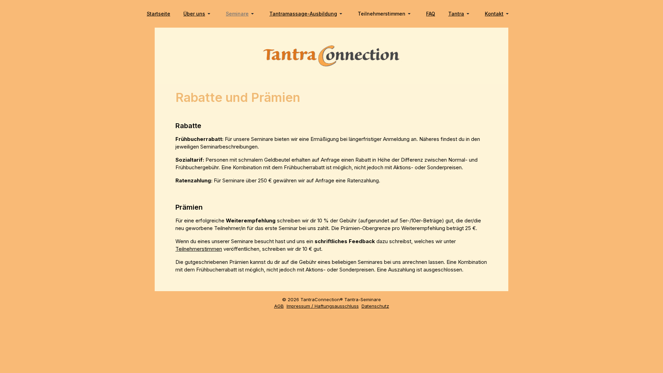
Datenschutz (375, 306)
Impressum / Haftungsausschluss (323, 306)
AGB (279, 306)
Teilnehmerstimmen (198, 249)
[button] (198, 14)
